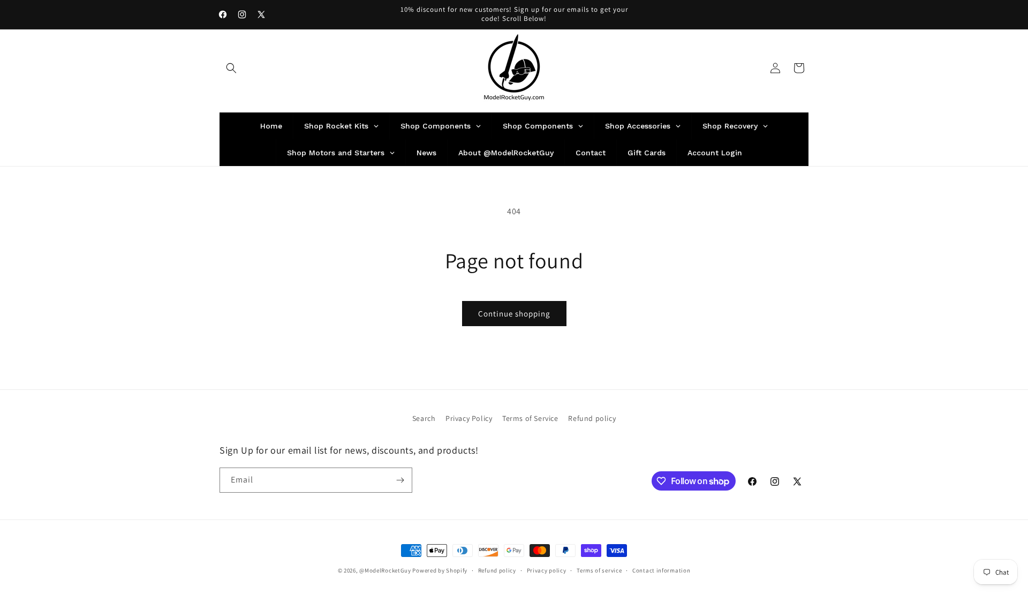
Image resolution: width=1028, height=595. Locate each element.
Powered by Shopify (439, 570)
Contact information (661, 570)
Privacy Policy (468, 418)
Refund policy (592, 418)
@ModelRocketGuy (385, 570)
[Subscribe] (400, 480)
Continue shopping (514, 313)
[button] (231, 68)
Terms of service (599, 570)
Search (424, 418)
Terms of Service (530, 418)
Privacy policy (546, 570)
